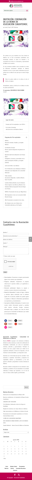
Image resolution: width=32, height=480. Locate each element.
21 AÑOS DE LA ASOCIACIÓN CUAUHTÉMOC (12, 418)
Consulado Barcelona (21, 468)
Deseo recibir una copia (10, 256)
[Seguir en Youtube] (5, 324)
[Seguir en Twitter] (15, 320)
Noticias (16, 27)
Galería (12, 468)
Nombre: (5, 232)
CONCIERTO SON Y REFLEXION (9, 401)
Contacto (15, 470)
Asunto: (5, 243)
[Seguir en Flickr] (5, 327)
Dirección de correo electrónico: (10, 236)
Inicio (6, 466)
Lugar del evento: (10, 120)
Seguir (10, 320)
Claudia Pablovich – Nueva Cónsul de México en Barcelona (16, 425)
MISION (8, 341)
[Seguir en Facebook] (5, 320)
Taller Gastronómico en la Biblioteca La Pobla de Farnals (15, 411)
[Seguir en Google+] (15, 324)
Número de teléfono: (7, 239)
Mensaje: (5, 246)
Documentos (22, 466)
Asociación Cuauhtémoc (19, 477)
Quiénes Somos (13, 466)
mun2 (6, 27)
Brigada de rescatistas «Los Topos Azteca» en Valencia (15, 408)
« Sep (4, 458)
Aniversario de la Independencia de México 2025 (13, 394)
